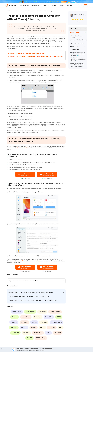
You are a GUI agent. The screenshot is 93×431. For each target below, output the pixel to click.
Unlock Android (16, 311)
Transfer (33, 327)
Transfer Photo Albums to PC (77, 43)
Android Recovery (56, 322)
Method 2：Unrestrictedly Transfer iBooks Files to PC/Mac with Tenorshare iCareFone (36, 56)
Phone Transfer (75, 29)
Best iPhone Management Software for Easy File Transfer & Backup (78, 59)
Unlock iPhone (26, 317)
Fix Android (37, 317)
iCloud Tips (52, 327)
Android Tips (48, 317)
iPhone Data (15, 332)
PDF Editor (58, 332)
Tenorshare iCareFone (23, 147)
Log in (85, 5)
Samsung (14, 317)
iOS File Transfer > (17, 11)
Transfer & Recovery (35, 5)
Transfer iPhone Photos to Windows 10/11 (77, 36)
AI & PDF (54, 5)
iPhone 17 (24, 327)
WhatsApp (14, 327)
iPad (60, 327)
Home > (10, 11)
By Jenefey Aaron (79, 14)
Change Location (55, 311)
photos (23, 261)
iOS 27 (42, 327)
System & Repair (24, 5)
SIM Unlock (24, 322)
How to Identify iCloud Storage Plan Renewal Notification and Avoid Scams (78, 54)
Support (71, 5)
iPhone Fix (14, 322)
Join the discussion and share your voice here (25, 281)
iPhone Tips (42, 311)
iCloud (48, 332)
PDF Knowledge (41, 338)
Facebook (26, 332)
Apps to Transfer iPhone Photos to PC (79, 40)
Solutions (61, 5)
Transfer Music (38, 332)
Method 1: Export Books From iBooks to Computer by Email (27, 53)
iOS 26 (59, 317)
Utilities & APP (46, 5)
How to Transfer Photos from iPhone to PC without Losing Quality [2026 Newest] (77, 65)
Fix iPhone (44, 322)
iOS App (34, 322)
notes (37, 261)
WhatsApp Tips (30, 311)
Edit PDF (29, 338)
